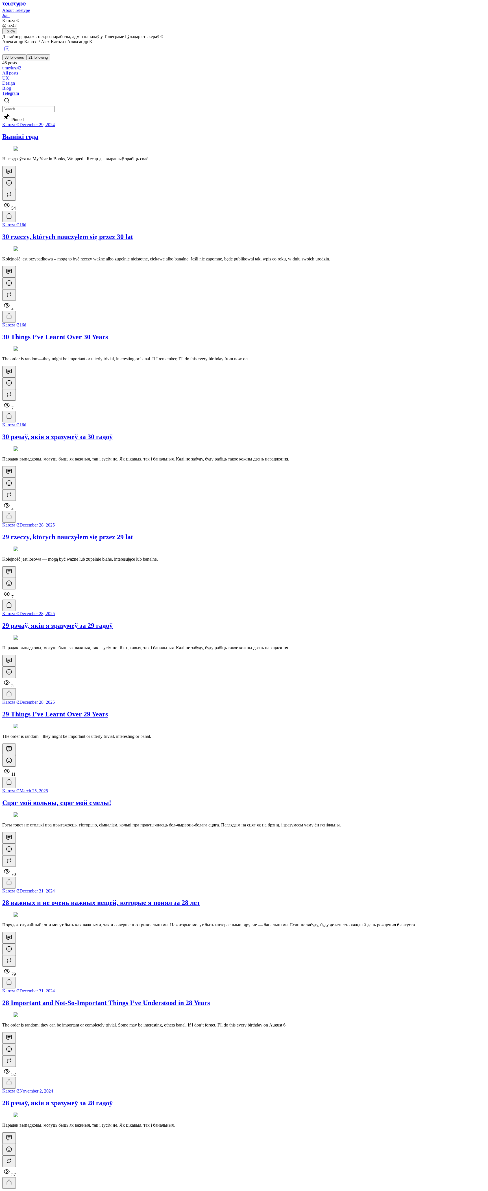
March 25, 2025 (33, 790)
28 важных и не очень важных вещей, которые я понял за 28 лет (101, 902)
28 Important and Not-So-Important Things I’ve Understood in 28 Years (106, 1002)
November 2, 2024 (36, 1091)
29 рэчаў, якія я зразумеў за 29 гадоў (57, 625)
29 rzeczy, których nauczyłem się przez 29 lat (67, 537)
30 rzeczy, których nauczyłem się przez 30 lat (67, 236)
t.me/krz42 (11, 67)
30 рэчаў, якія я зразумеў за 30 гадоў (57, 436)
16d (22, 224)
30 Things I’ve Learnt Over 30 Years (55, 337)
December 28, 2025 (37, 525)
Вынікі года (20, 136)
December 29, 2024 (37, 124)
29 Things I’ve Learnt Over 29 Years (55, 714)
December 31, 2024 (37, 891)
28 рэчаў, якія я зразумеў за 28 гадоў (59, 1103)
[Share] (9, 216)
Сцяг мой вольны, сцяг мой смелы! (56, 802)
